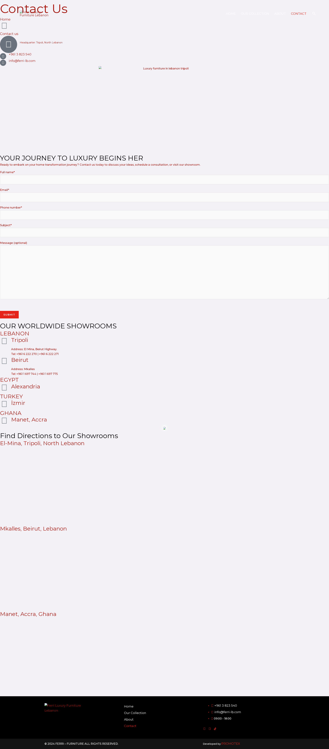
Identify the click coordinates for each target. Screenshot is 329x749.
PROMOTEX (230, 744)
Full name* (7, 172)
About (280, 14)
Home (231, 14)
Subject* (6, 225)
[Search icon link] (314, 13)
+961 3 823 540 (20, 54)
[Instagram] (209, 728)
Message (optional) (13, 243)
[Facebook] (204, 728)
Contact (298, 14)
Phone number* (11, 207)
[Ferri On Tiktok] (215, 728)
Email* (4, 190)
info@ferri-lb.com (22, 61)
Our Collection (255, 14)
